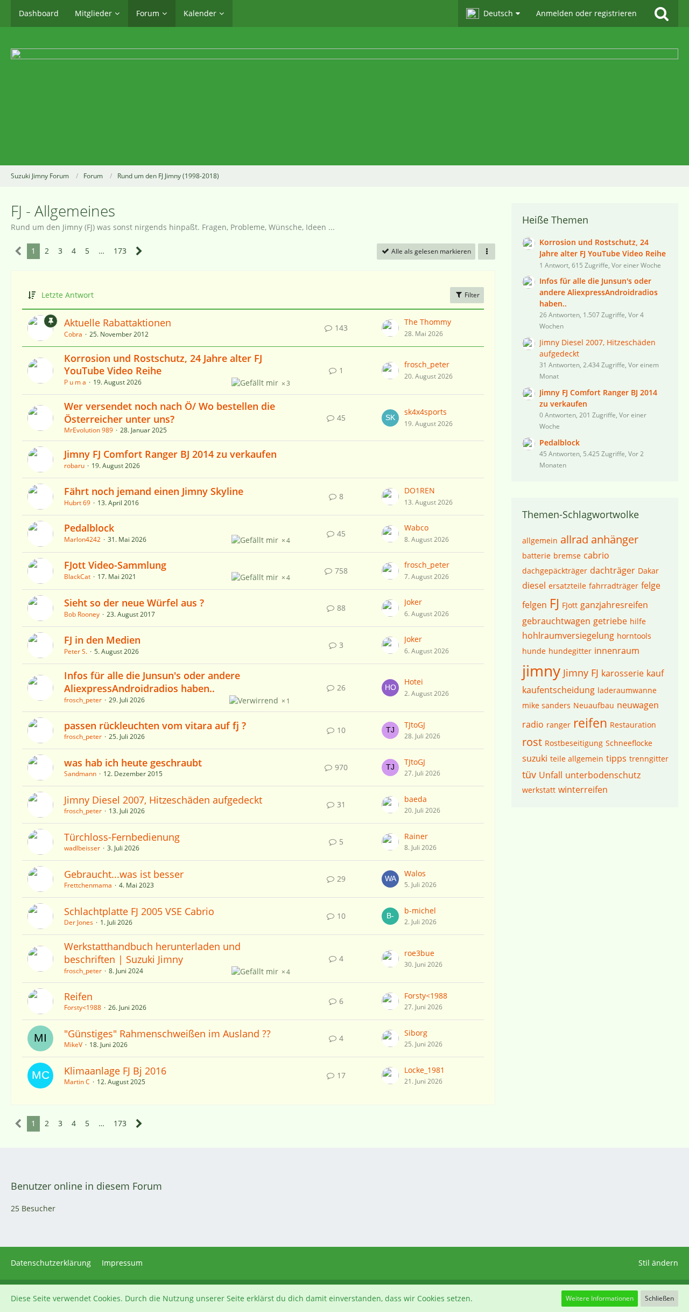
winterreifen (583, 789)
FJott (570, 605)
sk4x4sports (425, 412)
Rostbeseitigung (574, 743)
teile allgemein (576, 758)
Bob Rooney (82, 614)
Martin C (77, 1081)
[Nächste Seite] (139, 251)
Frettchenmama (88, 885)
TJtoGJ (414, 725)
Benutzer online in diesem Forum (86, 1186)
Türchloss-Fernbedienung (122, 837)
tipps (616, 758)
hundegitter (570, 651)
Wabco (416, 527)
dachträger (612, 570)
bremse (567, 555)
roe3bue (419, 953)
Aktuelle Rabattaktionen (117, 322)
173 (120, 251)
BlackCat (77, 576)
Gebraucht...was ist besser (124, 874)
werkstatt (539, 790)
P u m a (75, 382)
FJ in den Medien (102, 639)
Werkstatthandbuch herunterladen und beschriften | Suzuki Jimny (152, 953)
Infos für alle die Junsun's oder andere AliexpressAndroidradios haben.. (152, 682)
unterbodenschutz (603, 775)
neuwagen (638, 705)
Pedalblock (89, 527)
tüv (529, 774)
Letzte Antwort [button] (67, 295)
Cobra (73, 334)
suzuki (534, 758)
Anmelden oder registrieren (586, 13)
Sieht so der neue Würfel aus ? (134, 602)
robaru (74, 465)
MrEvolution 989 (88, 430)
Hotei (413, 681)
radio (533, 724)
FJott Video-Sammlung (115, 565)
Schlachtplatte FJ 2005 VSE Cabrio (139, 911)
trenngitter (649, 758)
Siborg (415, 1033)
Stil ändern (658, 1263)
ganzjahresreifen (614, 605)
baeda (415, 799)
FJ (554, 603)
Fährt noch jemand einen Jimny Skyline (153, 491)
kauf (655, 673)
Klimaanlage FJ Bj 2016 (115, 1070)
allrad (574, 539)
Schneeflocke (629, 743)
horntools (634, 636)
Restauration (633, 725)
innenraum (616, 651)
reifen (590, 722)
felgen (534, 605)
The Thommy (427, 322)
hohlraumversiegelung (568, 635)
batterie (536, 555)
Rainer (416, 836)
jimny (541, 670)
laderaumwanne (627, 690)
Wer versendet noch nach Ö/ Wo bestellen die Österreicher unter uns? (169, 412)
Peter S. (75, 651)
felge (650, 585)
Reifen (78, 996)
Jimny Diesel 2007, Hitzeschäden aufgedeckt (163, 799)
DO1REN (419, 490)
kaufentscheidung (558, 690)
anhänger (614, 539)
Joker (413, 602)
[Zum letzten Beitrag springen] (390, 328)
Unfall (551, 775)
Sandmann (80, 773)
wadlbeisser (82, 848)
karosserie (622, 673)
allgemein (540, 540)
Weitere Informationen (600, 1298)
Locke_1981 (424, 1070)
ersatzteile (567, 586)
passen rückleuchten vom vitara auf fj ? (155, 725)
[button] (493, 13)
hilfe (638, 621)
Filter (471, 294)
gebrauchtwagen (556, 621)
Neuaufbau (593, 705)
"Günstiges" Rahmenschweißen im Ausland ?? (167, 1033)
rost (532, 742)
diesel (534, 585)
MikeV (73, 1044)
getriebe (610, 621)
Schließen (659, 1298)
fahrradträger (613, 586)
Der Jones (78, 922)
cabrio (596, 555)
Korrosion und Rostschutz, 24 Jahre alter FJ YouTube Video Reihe (163, 365)
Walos (415, 873)
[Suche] (661, 13)
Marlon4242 (82, 539)
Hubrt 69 (77, 502)
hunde (534, 651)
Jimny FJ (581, 672)
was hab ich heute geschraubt (133, 762)
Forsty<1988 (82, 1007)
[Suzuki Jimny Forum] (344, 96)
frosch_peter (426, 364)
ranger (558, 725)
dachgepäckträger (554, 571)
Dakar (648, 571)
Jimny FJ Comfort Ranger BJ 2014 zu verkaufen (170, 454)
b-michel (420, 910)
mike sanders (546, 705)
